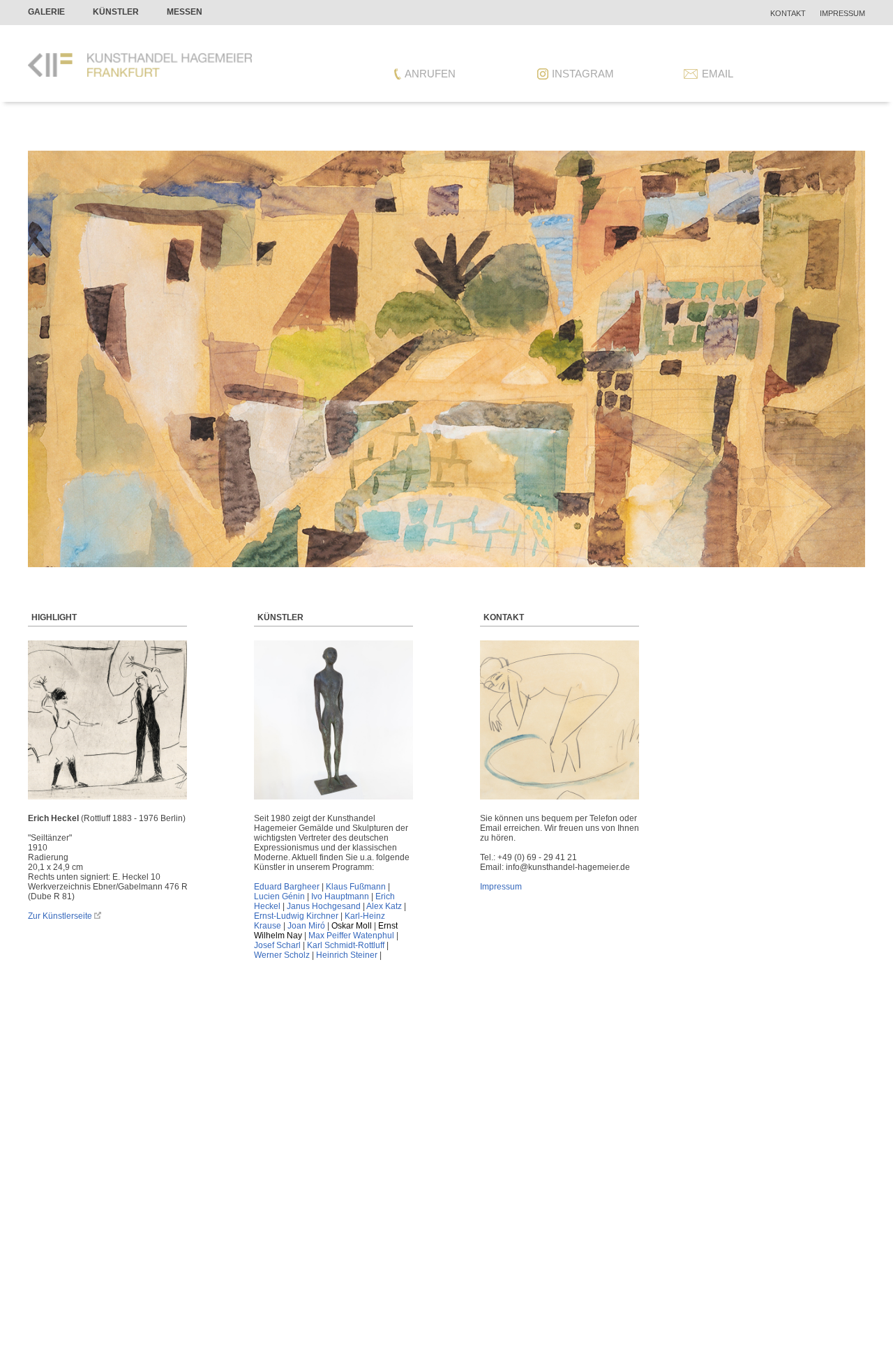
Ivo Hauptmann (340, 896)
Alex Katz (384, 906)
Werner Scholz (282, 955)
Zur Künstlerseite (60, 916)
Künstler (116, 12)
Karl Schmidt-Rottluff (345, 945)
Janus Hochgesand (324, 906)
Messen (184, 12)
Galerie (46, 12)
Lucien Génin (279, 896)
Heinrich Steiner (346, 955)
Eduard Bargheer (287, 887)
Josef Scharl (277, 945)
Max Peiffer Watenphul (351, 935)
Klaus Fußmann (356, 887)
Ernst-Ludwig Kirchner (296, 916)
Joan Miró (306, 926)
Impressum (842, 13)
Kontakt (788, 13)
